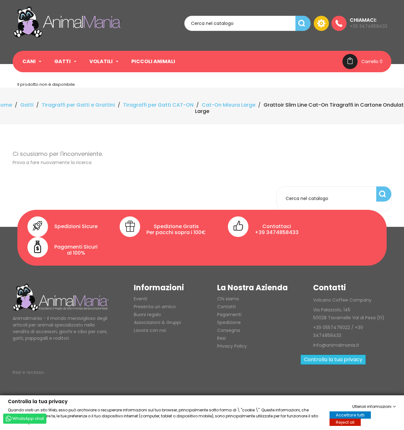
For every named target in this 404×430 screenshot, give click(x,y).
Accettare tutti (350, 415)
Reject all (345, 422)
